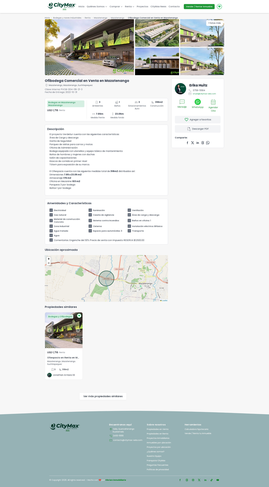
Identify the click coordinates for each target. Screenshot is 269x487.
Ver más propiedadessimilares (103, 396)
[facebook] (187, 142)
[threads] (202, 142)
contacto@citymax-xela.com (125, 440)
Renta (88, 17)
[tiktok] (212, 480)
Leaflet (164, 300)
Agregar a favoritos (197, 119)
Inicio (81, 6)
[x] (192, 142)
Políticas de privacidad (158, 469)
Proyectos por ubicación (159, 447)
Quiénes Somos (96, 6)
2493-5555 (116, 436)
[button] (49, 259)
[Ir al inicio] (64, 427)
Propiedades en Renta (157, 433)
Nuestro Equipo (154, 456)
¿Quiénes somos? (155, 451)
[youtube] (218, 480)
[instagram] (193, 480)
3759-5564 (196, 90)
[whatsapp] (207, 142)
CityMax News (158, 6)
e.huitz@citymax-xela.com (202, 93)
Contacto (174, 6)
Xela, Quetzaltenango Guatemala (121, 430)
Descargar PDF (198, 128)
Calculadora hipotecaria (196, 429)
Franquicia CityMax (156, 460)
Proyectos (142, 6)
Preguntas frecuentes (157, 465)
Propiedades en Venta (157, 429)
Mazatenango (100, 17)
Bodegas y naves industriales (67, 17)
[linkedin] (197, 142)
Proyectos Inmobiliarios (158, 438)
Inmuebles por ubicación (159, 442)
